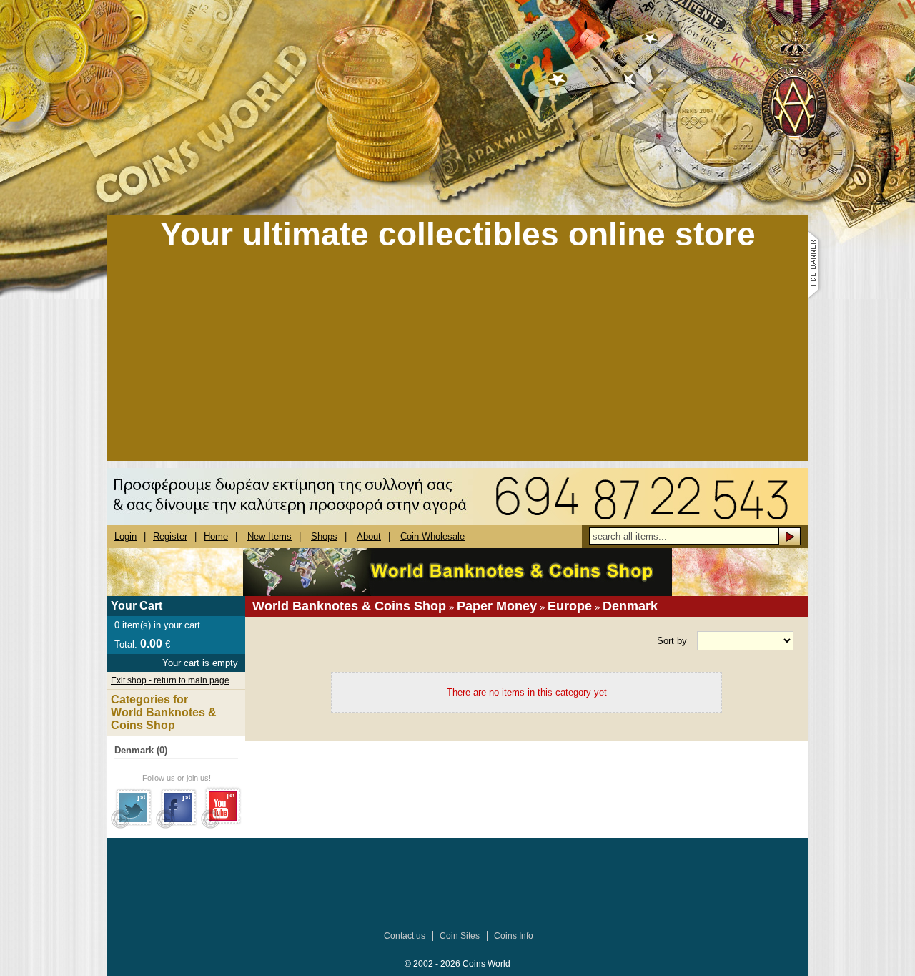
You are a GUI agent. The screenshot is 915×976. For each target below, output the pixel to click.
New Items (269, 536)
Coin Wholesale (432, 536)
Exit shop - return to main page (170, 680)
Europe (570, 606)
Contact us (404, 936)
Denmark (630, 606)
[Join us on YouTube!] (221, 825)
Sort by (672, 640)
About (369, 536)
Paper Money (497, 606)
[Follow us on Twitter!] (132, 825)
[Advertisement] (457, 360)
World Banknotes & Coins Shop (349, 606)
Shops (324, 536)
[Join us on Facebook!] (177, 825)
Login (125, 536)
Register (170, 536)
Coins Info (513, 936)
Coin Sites (460, 936)
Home (216, 536)
